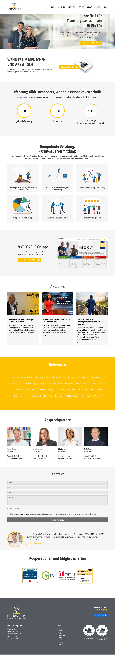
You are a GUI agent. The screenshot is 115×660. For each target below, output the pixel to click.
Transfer (60, 626)
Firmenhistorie (102, 7)
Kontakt (60, 637)
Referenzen (71, 7)
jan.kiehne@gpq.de (16, 458)
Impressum (60, 642)
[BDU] (67, 575)
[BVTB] (48, 575)
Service (89, 7)
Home (53, 7)
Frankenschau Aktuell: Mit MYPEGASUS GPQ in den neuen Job (57, 320)
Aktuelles (61, 7)
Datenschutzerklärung (22, 514)
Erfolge (81, 7)
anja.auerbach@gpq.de (43, 458)
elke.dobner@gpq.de (67, 458)
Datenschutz (61, 644)
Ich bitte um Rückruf (15, 509)
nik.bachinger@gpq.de (94, 458)
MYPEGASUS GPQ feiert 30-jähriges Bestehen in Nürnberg (21, 320)
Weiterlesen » (11, 335)
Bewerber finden (62, 635)
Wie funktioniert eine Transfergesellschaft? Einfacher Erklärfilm (88, 321)
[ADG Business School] (30, 575)
